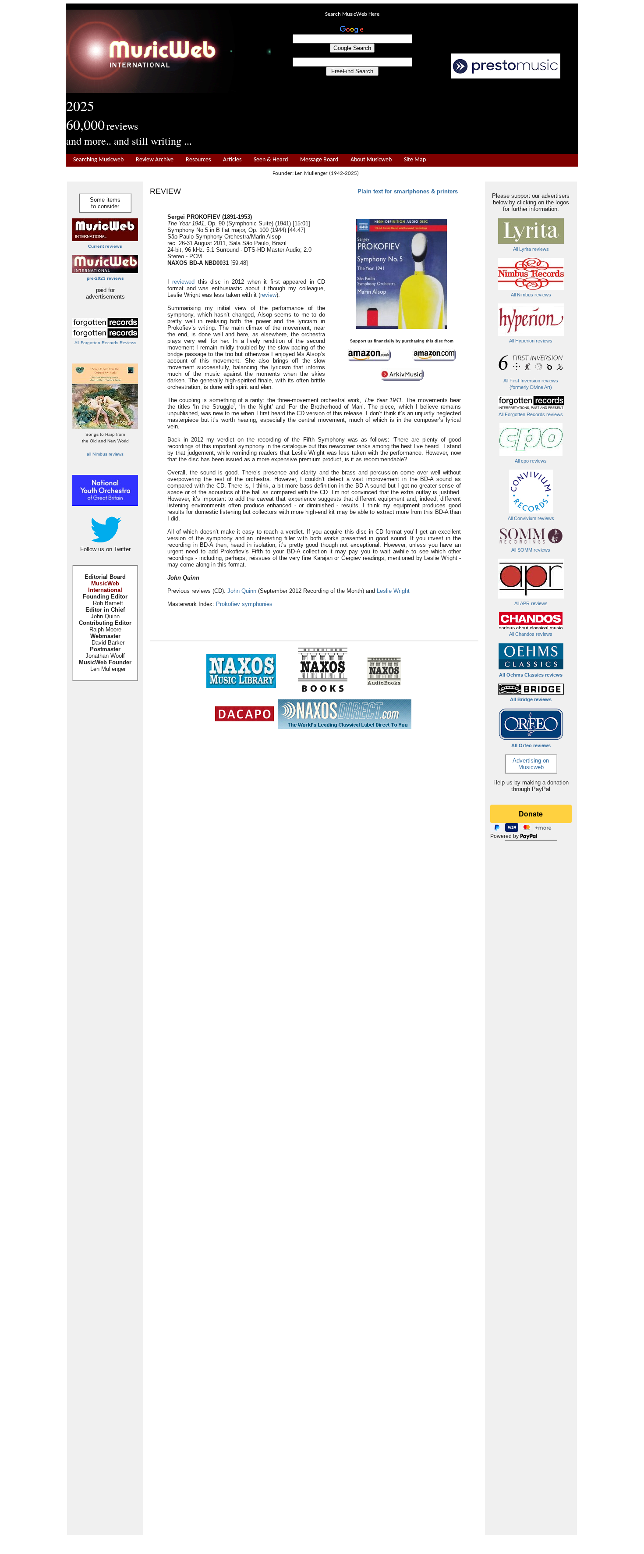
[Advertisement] (424, 116)
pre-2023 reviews (105, 278)
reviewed (183, 281)
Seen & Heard (271, 160)
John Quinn (241, 591)
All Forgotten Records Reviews (105, 342)
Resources (198, 160)
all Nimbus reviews (105, 454)
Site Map (415, 160)
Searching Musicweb (98, 160)
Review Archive (154, 160)
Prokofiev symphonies (244, 604)
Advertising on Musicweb (531, 763)
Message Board (319, 160)
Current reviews (105, 246)
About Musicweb (371, 160)
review (268, 295)
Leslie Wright (393, 591)
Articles (232, 160)
